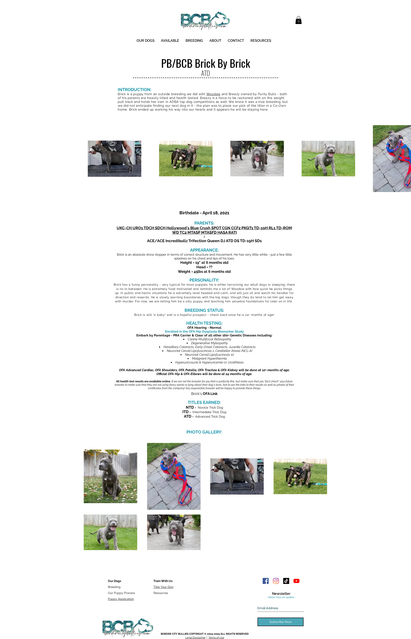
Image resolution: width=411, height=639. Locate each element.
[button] (298, 20)
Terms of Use (216, 637)
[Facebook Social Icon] (266, 581)
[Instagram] (276, 581)
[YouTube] (296, 581)
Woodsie (213, 94)
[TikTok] (286, 581)
